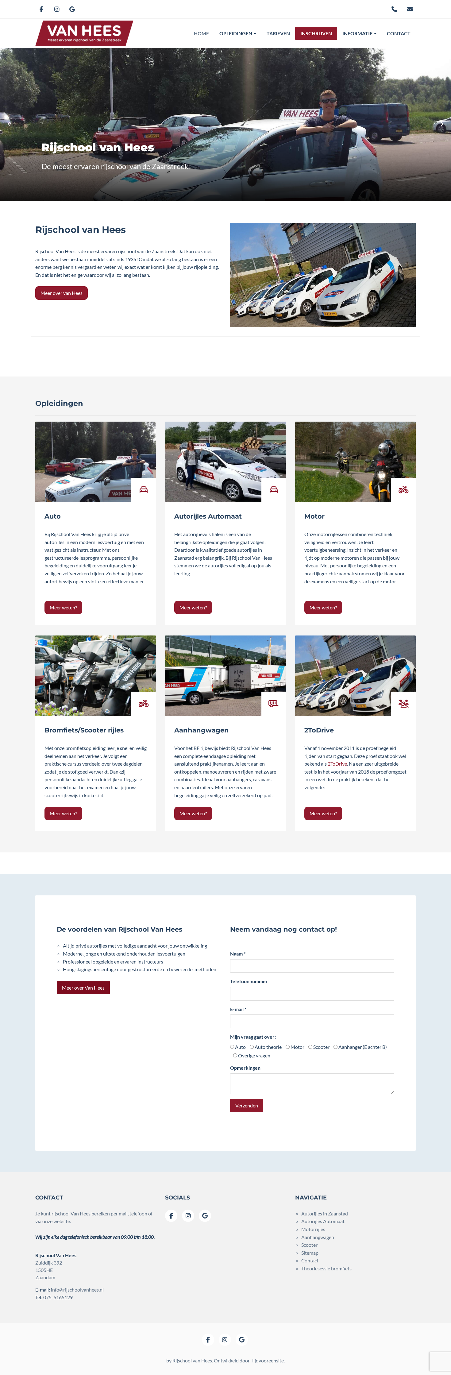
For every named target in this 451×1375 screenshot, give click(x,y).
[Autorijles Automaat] (225, 462)
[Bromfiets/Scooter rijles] (95, 675)
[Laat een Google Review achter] (72, 9)
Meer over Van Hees (83, 988)
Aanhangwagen (201, 730)
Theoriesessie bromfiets (326, 1268)
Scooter (321, 1047)
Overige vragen (253, 1055)
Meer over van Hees (61, 293)
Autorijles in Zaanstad (324, 1213)
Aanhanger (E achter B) (362, 1047)
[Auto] (95, 462)
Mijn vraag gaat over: (253, 1037)
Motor (314, 516)
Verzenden (246, 1105)
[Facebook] (41, 9)
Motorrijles (313, 1229)
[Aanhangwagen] (225, 675)
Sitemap (309, 1253)
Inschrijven (316, 33)
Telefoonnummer (249, 981)
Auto (52, 516)
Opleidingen (236, 33)
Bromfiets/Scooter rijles (84, 730)
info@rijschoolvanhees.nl (77, 1289)
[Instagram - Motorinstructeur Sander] (57, 9)
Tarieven (278, 33)
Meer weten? (63, 607)
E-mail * (238, 1009)
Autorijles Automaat (208, 516)
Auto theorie (268, 1047)
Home (201, 33)
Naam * (237, 953)
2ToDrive (319, 730)
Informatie (357, 33)
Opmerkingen (245, 1068)
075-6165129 (58, 1297)
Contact (399, 33)
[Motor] (355, 462)
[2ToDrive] (355, 675)
